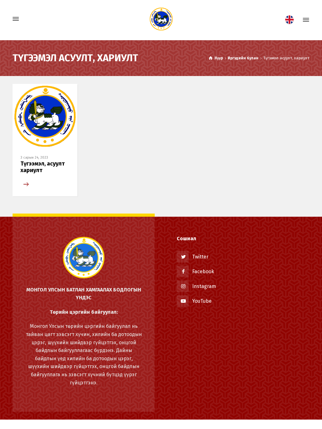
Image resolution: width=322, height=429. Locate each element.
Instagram (204, 286)
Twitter (200, 257)
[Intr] (161, 19)
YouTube (202, 301)
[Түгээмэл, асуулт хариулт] (45, 116)
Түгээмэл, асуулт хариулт (42, 167)
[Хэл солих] (291, 20)
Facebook (203, 271)
